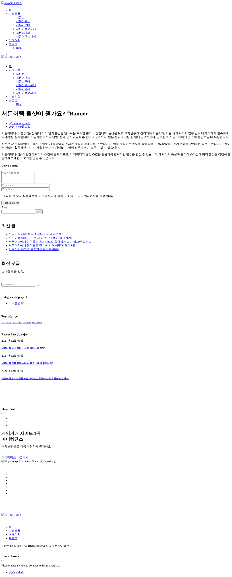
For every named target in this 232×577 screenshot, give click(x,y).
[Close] (2, 413)
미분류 (13, 303)
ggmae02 (25, 123)
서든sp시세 (23, 32)
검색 (4, 207)
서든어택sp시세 (26, 36)
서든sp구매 (23, 25)
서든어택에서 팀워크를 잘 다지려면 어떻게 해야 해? (42, 245)
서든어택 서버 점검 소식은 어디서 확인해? (36, 234)
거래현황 (14, 40)
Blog (19, 47)
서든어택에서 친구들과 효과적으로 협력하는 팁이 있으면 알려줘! (50, 241)
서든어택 (27, 322)
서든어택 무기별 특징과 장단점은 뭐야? (34, 249)
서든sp (20, 17)
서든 (3, 322)
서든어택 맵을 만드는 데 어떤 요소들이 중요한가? (40, 237)
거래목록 (14, 13)
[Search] (37, 285)
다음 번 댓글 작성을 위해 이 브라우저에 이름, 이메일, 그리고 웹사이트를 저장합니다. (60, 196)
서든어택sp (23, 21)
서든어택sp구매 (26, 28)
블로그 (13, 44)
